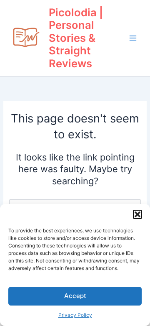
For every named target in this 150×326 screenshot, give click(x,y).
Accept (75, 296)
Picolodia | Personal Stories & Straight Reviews (76, 38)
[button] (137, 214)
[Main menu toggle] (133, 38)
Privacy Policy (75, 315)
